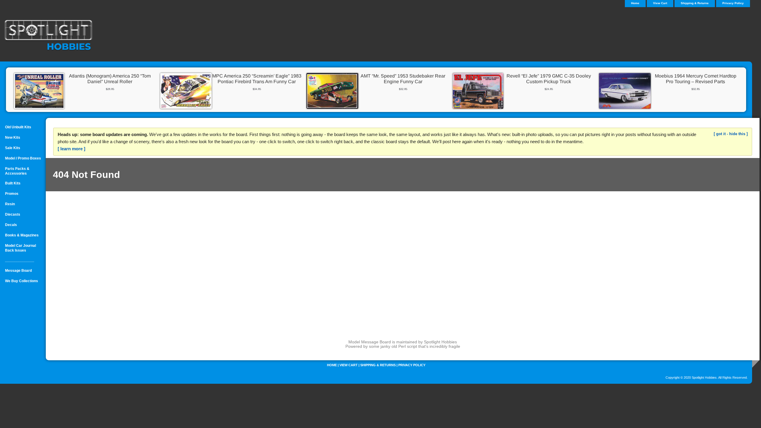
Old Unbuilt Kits (18, 127)
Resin (10, 204)
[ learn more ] (71, 148)
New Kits (12, 137)
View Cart (660, 3)
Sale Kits (12, 148)
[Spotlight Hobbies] (74, 36)
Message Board (18, 271)
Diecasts (12, 214)
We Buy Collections (21, 281)
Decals (11, 225)
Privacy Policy (733, 3)
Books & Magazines (22, 235)
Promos (11, 194)
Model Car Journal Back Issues (20, 248)
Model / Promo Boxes (23, 158)
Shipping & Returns (695, 3)
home (635, 3)
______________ (19, 260)
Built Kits (13, 183)
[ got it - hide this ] (731, 134)
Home (332, 365)
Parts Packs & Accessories (17, 171)
